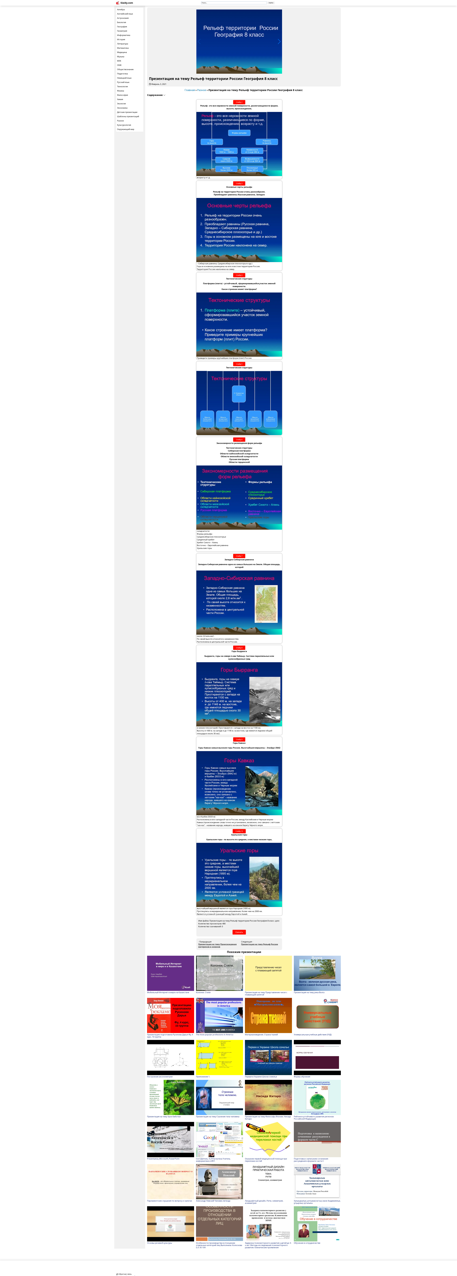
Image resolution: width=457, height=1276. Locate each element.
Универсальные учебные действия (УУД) (313, 1034)
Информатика (123, 35)
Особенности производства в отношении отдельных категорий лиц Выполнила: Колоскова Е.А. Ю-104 (219, 1245)
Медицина (122, 52)
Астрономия (123, 18)
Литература (122, 43)
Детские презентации (127, 112)
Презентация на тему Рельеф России (259, 944)
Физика (120, 90)
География (122, 26)
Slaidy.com (126, 2)
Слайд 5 (239, 364)
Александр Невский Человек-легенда (213, 1200)
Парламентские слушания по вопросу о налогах (169, 1200)
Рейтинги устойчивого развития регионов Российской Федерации (314, 1117)
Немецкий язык (124, 78)
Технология (122, 86)
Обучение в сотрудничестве (307, 1243)
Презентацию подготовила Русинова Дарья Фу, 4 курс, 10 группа (170, 1035)
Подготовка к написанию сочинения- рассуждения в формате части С (311, 1159)
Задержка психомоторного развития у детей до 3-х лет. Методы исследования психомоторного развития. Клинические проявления (268, 1245)
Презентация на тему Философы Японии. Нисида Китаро (268, 1117)
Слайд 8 (239, 648)
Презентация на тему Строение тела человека (217, 1116)
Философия (122, 95)
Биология (121, 22)
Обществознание (125, 69)
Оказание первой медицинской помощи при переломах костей (266, 1159)
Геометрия (122, 31)
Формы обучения (302, 1076)
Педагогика (122, 73)
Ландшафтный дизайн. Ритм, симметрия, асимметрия (264, 1201)
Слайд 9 (239, 739)
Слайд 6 (239, 439)
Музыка (120, 56)
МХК (119, 61)
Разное (120, 120)
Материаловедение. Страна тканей (261, 1034)
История (121, 39)
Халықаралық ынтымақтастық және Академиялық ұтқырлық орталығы (317, 1201)
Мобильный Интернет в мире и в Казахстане (168, 992)
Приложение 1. (203, 1076)
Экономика (122, 108)
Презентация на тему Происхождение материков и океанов (217, 945)
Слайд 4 (239, 275)
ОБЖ (119, 65)
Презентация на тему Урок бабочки (164, 1116)
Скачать (239, 932)
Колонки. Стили (203, 992)
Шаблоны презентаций (128, 116)
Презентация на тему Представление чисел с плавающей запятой (266, 993)
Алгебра (121, 9)
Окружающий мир (125, 129)
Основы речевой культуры (159, 1243)
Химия (120, 99)
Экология (121, 103)
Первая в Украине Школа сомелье (261, 1076)
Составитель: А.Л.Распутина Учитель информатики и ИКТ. (213, 1159)
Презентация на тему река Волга (309, 992)
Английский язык (125, 13)
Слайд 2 (239, 102)
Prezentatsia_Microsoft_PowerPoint (163, 1158)
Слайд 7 (239, 556)
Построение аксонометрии (160, 1076)
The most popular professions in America (214, 1034)
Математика (123, 48)
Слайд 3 (239, 183)
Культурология (124, 125)
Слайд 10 (239, 831)
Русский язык (123, 82)
